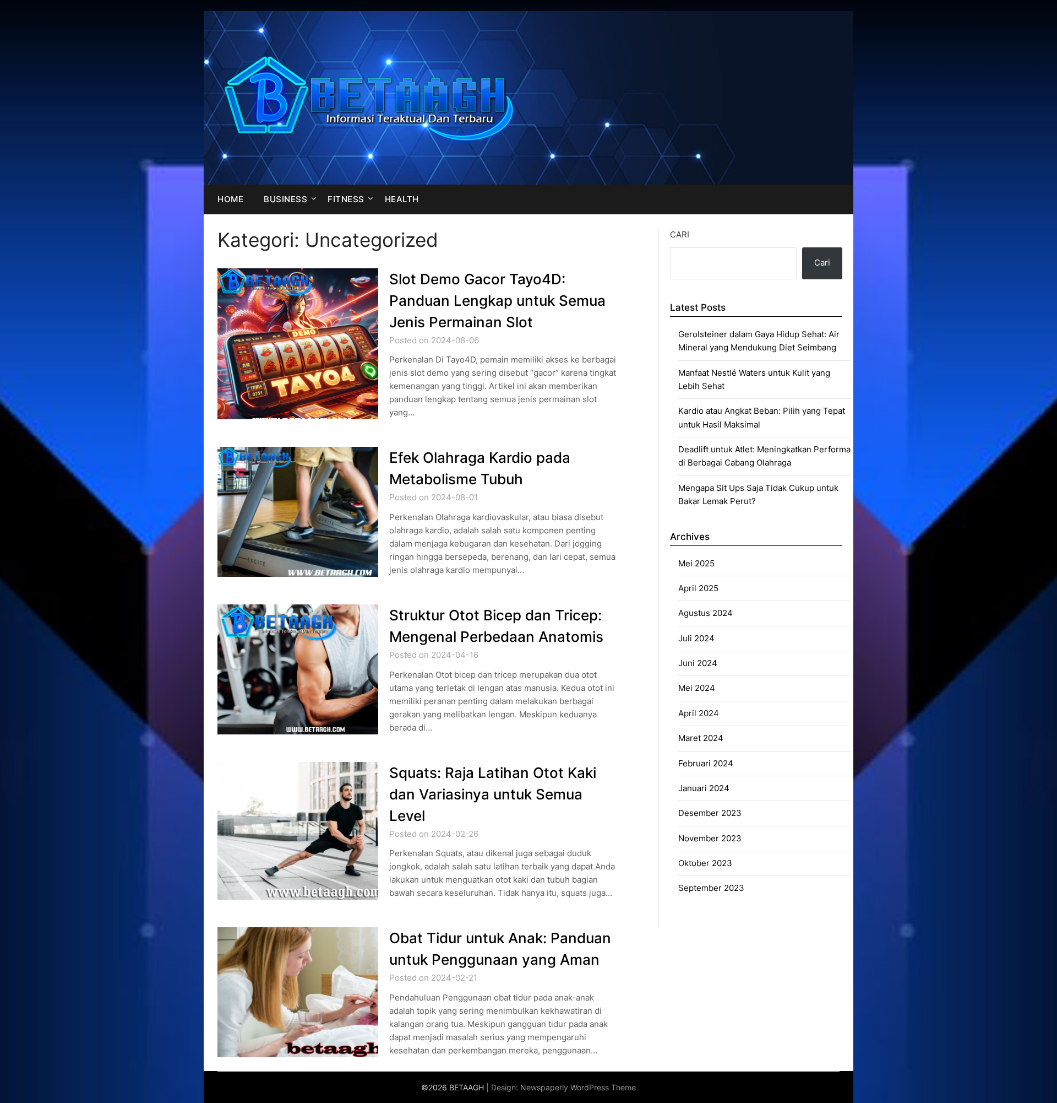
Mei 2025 (696, 563)
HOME (230, 199)
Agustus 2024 (705, 613)
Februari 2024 (705, 763)
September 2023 (711, 888)
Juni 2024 (697, 663)
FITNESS (346, 199)
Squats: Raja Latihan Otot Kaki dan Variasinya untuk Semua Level (492, 794)
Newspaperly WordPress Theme (578, 1087)
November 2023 (710, 838)
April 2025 (698, 588)
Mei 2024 (696, 688)
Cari (679, 234)
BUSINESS (285, 199)
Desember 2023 (710, 813)
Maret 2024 (700, 738)
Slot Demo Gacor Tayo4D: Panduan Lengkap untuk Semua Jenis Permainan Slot (497, 301)
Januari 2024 (703, 788)
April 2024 (698, 713)
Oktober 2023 (705, 863)
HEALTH (402, 199)
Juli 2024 (696, 638)
